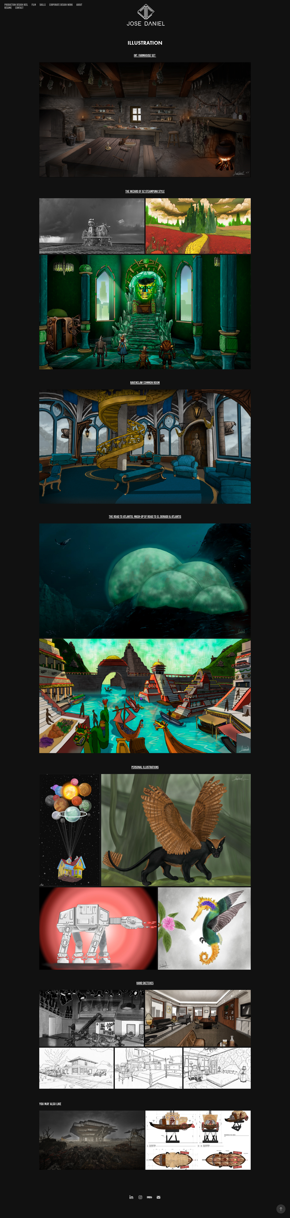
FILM (34, 4)
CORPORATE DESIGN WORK (61, 4)
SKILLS (43, 4)
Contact (19, 7)
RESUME (8, 7)
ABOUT (79, 4)
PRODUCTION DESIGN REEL (16, 4)
